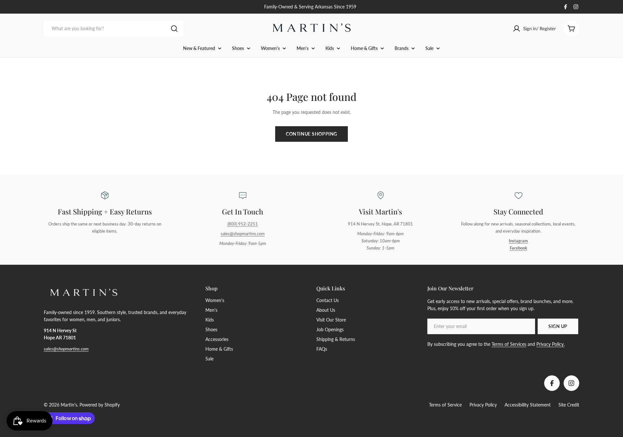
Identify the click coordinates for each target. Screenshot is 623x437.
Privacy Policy (483, 404)
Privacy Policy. (550, 344)
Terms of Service (445, 404)
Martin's (69, 404)
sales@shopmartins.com (243, 233)
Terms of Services (509, 344)
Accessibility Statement (528, 404)
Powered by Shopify (99, 404)
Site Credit (568, 404)
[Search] (174, 28)
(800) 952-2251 (242, 224)
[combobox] (113, 28)
